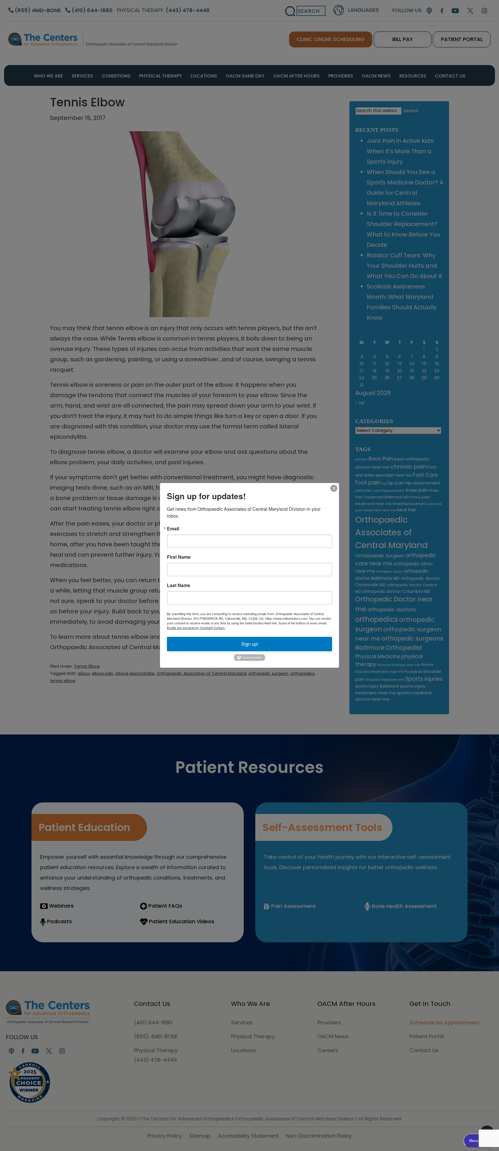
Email (173, 528)
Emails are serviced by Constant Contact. (196, 627)
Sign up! (249, 644)
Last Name (178, 585)
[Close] (333, 488)
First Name (179, 557)
